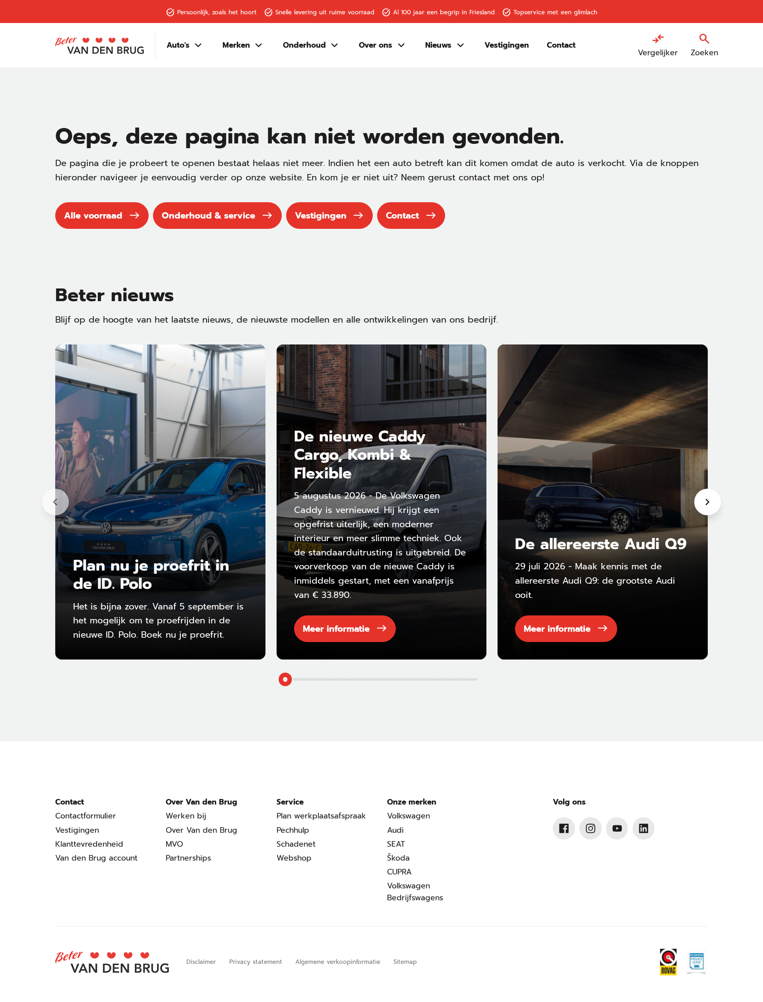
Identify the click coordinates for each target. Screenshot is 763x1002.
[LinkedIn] (644, 828)
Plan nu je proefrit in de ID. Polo (151, 574)
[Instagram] (590, 828)
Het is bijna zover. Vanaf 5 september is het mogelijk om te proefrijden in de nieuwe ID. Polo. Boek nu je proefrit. (158, 620)
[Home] (99, 46)
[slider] (285, 679)
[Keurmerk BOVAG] (668, 962)
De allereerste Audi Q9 (601, 543)
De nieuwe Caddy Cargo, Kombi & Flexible (360, 454)
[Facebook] (564, 828)
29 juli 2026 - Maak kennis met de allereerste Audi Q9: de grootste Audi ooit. (595, 580)
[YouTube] (617, 828)
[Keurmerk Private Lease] (696, 962)
